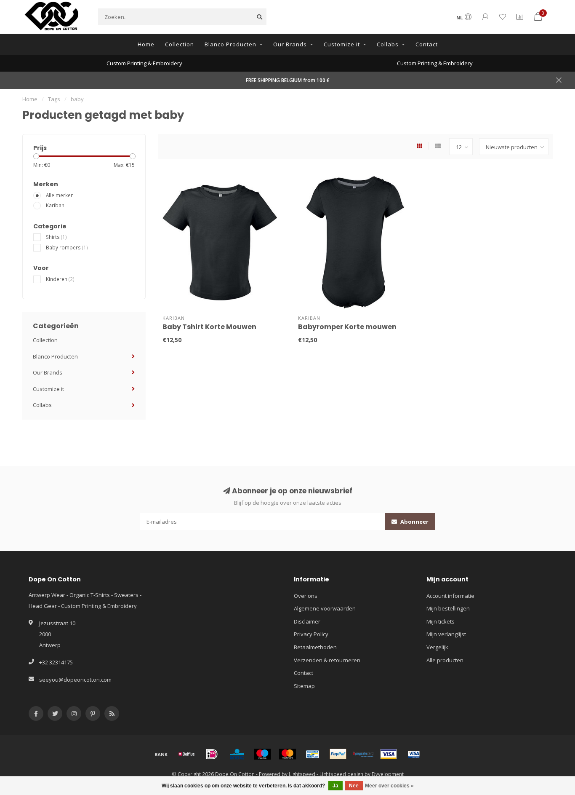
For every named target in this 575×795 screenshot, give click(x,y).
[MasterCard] (287, 754)
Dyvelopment (388, 774)
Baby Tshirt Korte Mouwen (209, 327)
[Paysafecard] (363, 754)
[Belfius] (186, 754)
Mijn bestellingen (448, 608)
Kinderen (60, 279)
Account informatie (450, 596)
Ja (335, 786)
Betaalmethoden (315, 647)
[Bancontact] (312, 754)
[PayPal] (338, 754)
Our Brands (290, 44)
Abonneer (414, 521)
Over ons (305, 596)
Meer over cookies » (389, 786)
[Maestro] (262, 754)
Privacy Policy (311, 634)
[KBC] (237, 754)
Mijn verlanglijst (446, 634)
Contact (426, 44)
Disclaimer (307, 621)
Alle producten (444, 660)
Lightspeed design (341, 774)
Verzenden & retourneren (327, 660)
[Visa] (388, 754)
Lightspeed (302, 774)
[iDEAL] (211, 754)
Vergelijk (437, 647)
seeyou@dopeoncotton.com (75, 679)
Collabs (388, 44)
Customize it (342, 44)
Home (146, 44)
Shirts (56, 236)
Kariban (55, 205)
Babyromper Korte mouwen (347, 327)
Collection (179, 44)
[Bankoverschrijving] (161, 754)
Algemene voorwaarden (325, 608)
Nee (354, 786)
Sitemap (304, 686)
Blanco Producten (230, 44)
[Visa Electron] (413, 754)
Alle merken (60, 195)
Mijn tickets (440, 621)
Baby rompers (67, 247)
